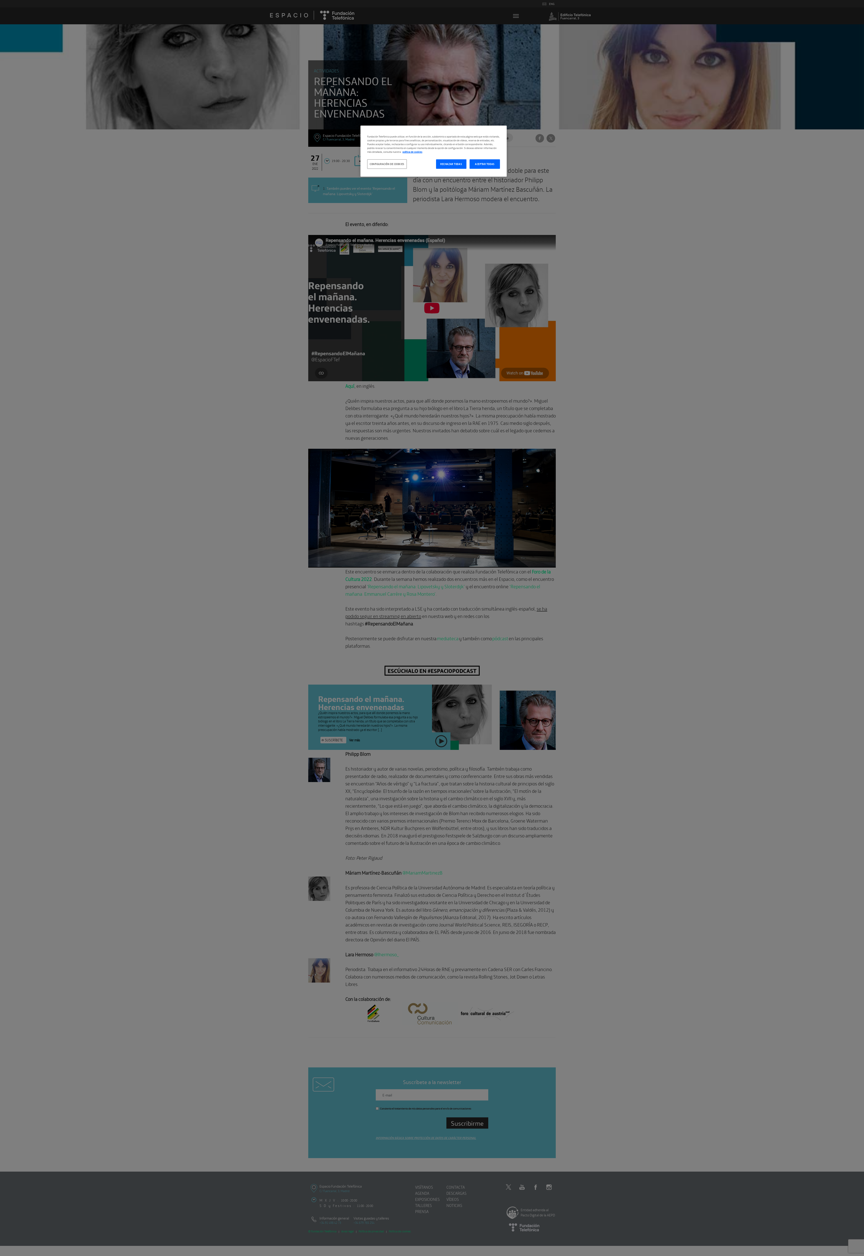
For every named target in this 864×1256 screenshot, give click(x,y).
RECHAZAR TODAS (451, 164)
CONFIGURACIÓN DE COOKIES (387, 164)
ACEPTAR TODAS (484, 164)
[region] (433, 151)
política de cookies (412, 152)
